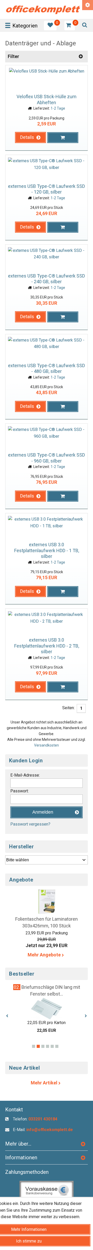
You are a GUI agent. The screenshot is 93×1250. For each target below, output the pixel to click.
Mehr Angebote (45, 954)
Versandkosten (46, 745)
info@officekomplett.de (49, 1129)
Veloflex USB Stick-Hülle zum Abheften (46, 99)
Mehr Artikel (44, 1082)
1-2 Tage (58, 108)
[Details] (30, 144)
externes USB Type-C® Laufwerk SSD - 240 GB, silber (46, 279)
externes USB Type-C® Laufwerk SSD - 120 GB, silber (46, 189)
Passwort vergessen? (30, 824)
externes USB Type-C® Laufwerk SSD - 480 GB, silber (46, 368)
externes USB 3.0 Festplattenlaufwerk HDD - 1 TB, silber (46, 550)
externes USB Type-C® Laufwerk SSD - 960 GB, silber (46, 458)
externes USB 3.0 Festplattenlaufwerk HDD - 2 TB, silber (46, 645)
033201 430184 (42, 1119)
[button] (30, 137)
